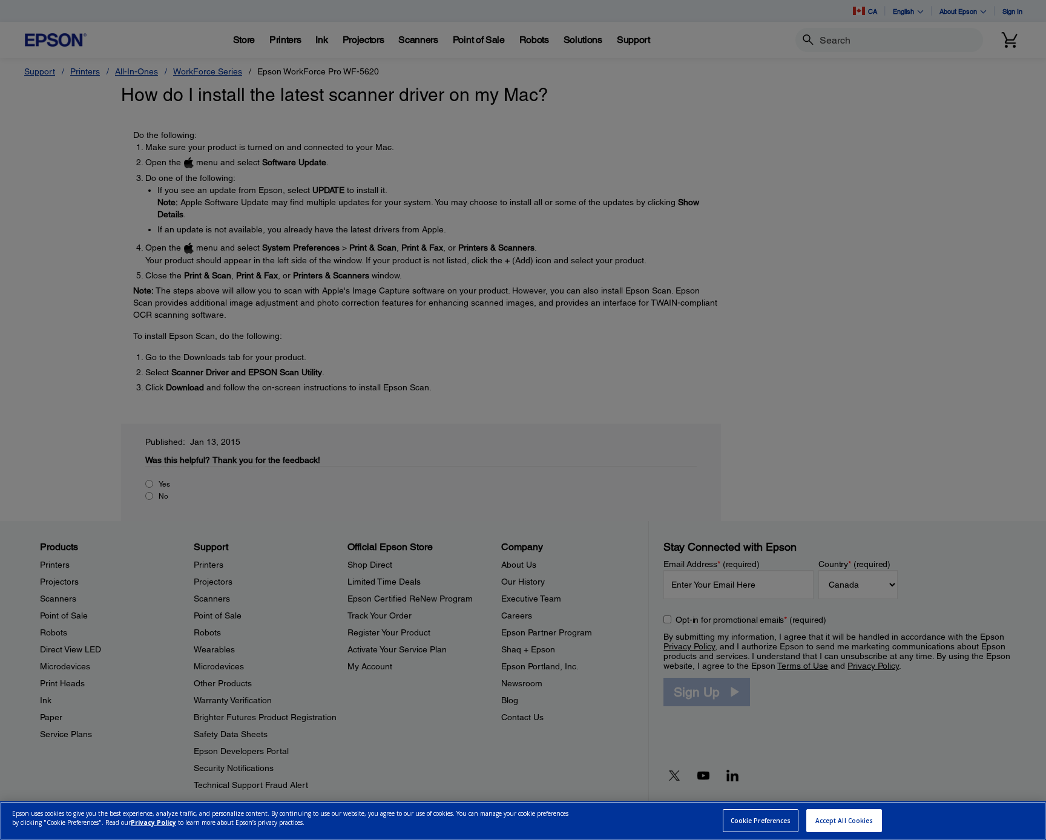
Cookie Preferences (761, 820)
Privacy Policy (153, 822)
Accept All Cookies (844, 820)
